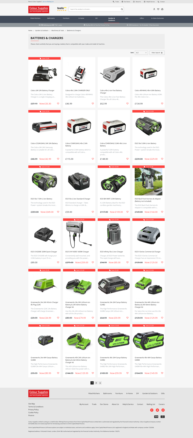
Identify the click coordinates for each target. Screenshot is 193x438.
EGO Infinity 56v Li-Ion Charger (111, 252)
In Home (81, 18)
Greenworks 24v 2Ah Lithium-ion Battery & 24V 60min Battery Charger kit (77, 304)
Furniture (66, 18)
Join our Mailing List (48, 1)
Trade (117, 2)
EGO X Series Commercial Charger (148, 252)
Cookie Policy (33, 412)
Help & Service (150, 2)
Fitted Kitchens (35, 18)
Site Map (31, 404)
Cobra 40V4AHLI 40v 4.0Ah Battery (148, 90)
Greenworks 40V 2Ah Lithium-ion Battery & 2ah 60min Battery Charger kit (77, 360)
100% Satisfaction (134, 25)
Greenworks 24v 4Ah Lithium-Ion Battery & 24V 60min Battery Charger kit (147, 304)
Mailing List (151, 404)
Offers (142, 18)
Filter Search (156, 53)
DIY (96, 18)
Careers (162, 404)
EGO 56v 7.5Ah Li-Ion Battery (41, 199)
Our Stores (127, 2)
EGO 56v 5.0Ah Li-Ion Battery (145, 143)
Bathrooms (51, 18)
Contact (162, 2)
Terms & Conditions (35, 407)
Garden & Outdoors (111, 19)
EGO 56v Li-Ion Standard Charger (77, 199)
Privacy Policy (33, 409)
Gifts (126, 18)
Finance (31, 415)
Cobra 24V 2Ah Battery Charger (42, 90)
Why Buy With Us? (90, 25)
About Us (138, 2)
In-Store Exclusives (157, 18)
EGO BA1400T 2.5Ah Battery (110, 199)
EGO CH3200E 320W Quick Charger (44, 252)
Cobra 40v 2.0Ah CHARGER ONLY (77, 90)
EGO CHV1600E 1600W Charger (77, 252)
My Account (84, 404)
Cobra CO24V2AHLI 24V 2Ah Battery (44, 143)
